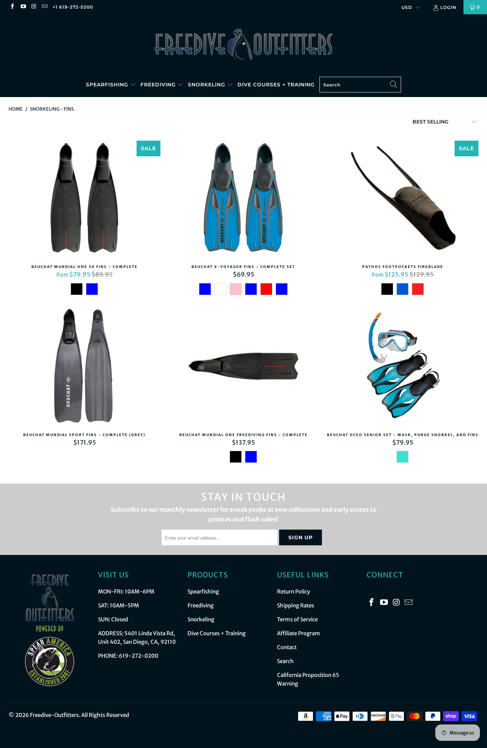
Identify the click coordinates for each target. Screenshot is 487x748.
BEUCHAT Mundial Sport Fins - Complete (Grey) (84, 367)
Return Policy (293, 591)
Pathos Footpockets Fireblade (402, 199)
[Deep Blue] (282, 289)
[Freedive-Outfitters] (243, 43)
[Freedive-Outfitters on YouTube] (23, 7)
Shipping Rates (295, 605)
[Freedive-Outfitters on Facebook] (12, 7)
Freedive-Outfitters (54, 715)
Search (285, 661)
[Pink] (236, 289)
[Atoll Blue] (92, 289)
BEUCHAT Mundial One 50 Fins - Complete (84, 199)
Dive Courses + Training (276, 84)
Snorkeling (207, 84)
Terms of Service (297, 619)
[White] (220, 289)
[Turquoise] (402, 457)
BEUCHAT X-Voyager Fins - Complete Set (243, 199)
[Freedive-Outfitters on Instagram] (34, 7)
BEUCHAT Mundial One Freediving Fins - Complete (243, 367)
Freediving (159, 84)
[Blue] (205, 289)
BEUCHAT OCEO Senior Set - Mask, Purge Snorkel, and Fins (402, 367)
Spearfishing (108, 84)
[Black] (77, 289)
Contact (287, 647)
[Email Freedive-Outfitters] (44, 7)
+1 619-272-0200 (73, 7)
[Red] (266, 289)
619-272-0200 (138, 655)
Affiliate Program (298, 633)
